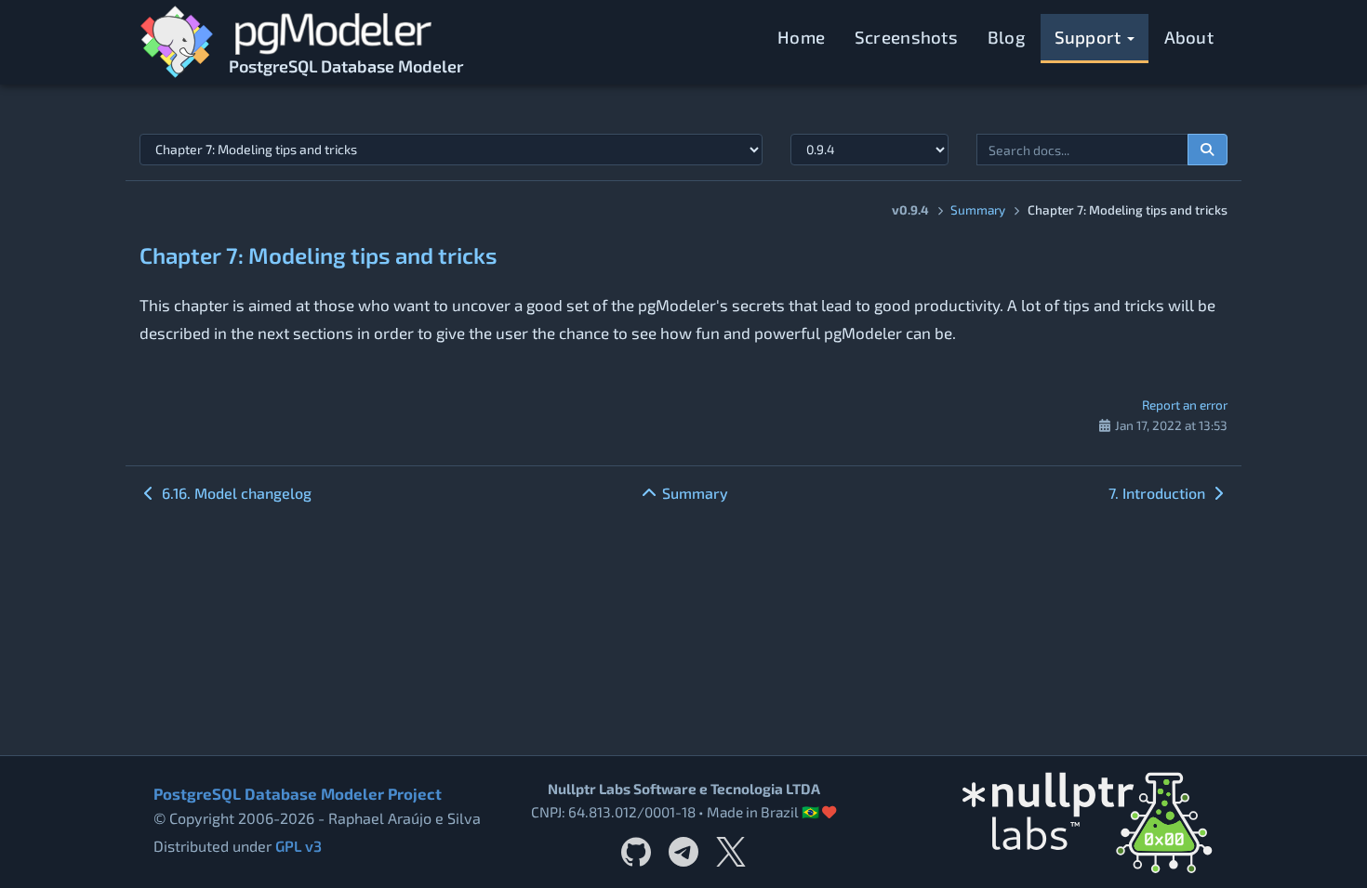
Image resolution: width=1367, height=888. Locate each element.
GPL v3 (298, 846)
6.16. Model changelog (235, 493)
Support (1090, 36)
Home (801, 36)
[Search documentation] (1208, 149)
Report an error (1185, 404)
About (1189, 36)
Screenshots (906, 36)
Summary (977, 209)
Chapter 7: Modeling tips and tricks (318, 255)
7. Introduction (1158, 493)
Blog (1006, 36)
